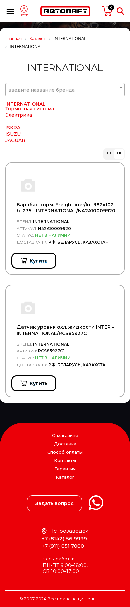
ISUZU (13, 134)
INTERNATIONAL (25, 104)
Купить (38, 261)
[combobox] (65, 89)
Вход (23, 15)
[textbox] (65, 90)
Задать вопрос (54, 503)
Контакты (65, 460)
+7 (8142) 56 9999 (64, 538)
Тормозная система (29, 109)
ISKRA (12, 128)
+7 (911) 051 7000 (63, 546)
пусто (107, 11)
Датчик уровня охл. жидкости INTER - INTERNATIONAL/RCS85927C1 (65, 330)
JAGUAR (15, 140)
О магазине (65, 435)
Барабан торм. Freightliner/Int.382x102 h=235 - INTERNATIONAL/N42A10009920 (66, 208)
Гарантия (65, 468)
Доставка (65, 443)
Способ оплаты (65, 452)
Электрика (18, 115)
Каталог (65, 477)
